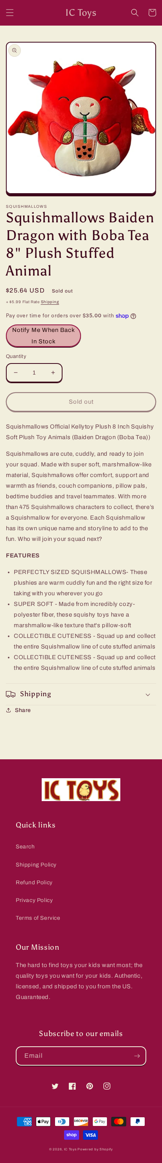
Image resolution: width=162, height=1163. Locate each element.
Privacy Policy (34, 900)
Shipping (50, 302)
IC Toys (70, 1149)
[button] (9, 12)
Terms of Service (38, 918)
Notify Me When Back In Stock (43, 336)
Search (25, 847)
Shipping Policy (36, 865)
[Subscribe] (136, 1056)
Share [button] (23, 710)
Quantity (16, 356)
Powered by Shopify (95, 1149)
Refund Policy (34, 882)
